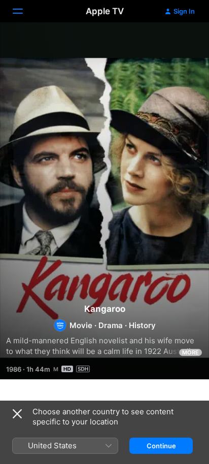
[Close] (17, 413)
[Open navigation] (24, 11)
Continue (161, 446)
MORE (190, 352)
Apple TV (105, 11)
